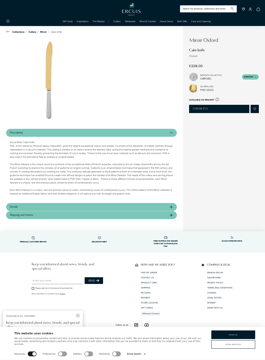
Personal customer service (33, 242)
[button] (82, 22)
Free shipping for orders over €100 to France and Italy (166, 243)
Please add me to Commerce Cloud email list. (54, 288)
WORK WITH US (214, 307)
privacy (62, 294)
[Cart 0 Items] (257, 9)
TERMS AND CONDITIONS (219, 287)
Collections (18, 32)
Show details (134, 353)
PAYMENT (145, 297)
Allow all (233, 334)
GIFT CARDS (147, 307)
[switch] (62, 353)
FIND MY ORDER (149, 272)
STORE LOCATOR (149, 302)
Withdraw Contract (150, 313)
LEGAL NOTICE (214, 297)
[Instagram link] (136, 325)
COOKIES (211, 292)
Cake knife (56, 32)
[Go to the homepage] (131, 9)
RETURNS (145, 292)
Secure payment (99, 242)
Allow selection (233, 344)
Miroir (43, 32)
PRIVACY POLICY (215, 282)
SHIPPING (145, 287)
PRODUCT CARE (149, 282)
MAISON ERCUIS (215, 272)
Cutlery (32, 32)
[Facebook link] (146, 325)
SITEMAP (211, 302)
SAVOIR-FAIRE (214, 277)
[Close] (78, 316)
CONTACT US (147, 277)
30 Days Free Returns (232, 241)
